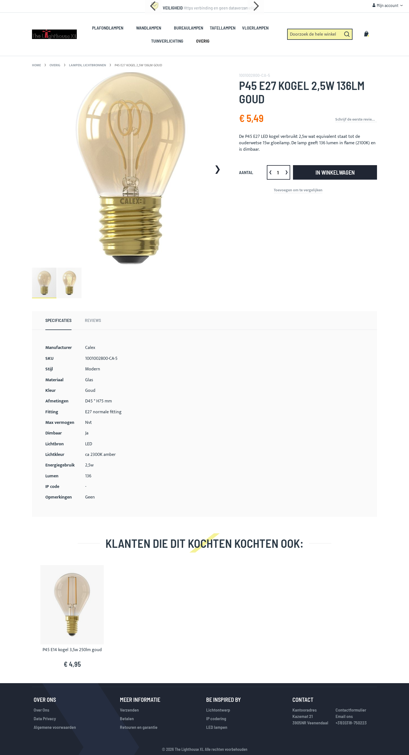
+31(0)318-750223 (351, 722)
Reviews (93, 320)
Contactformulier (351, 709)
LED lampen (216, 727)
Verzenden (129, 709)
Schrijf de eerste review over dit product (356, 119)
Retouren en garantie (138, 727)
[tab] (58, 320)
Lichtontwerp (218, 709)
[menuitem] (111, 27)
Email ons (344, 716)
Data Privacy (45, 718)
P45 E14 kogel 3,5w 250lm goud (72, 650)
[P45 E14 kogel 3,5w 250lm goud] (72, 569)
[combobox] (320, 34)
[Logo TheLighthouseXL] (54, 34)
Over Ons (41, 709)
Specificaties (58, 320)
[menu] (183, 34)
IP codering (216, 718)
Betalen (127, 718)
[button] (387, 5)
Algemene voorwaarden (55, 727)
